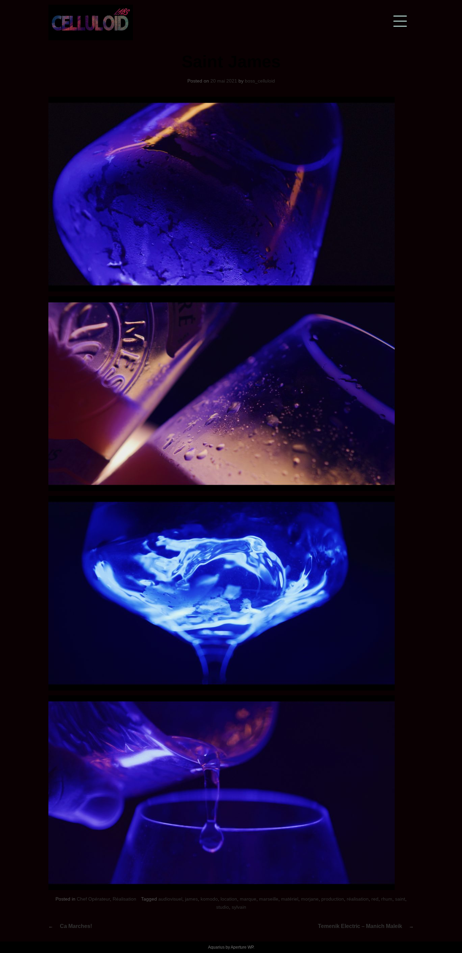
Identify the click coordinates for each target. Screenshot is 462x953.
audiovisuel (170, 899)
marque (248, 899)
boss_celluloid (260, 81)
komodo (209, 899)
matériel (289, 899)
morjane (310, 899)
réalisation (358, 899)
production (332, 899)
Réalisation (124, 899)
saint (400, 899)
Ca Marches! (76, 926)
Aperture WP (242, 947)
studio (222, 907)
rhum (386, 899)
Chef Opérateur (93, 899)
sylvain (239, 907)
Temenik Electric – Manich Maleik (360, 926)
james (191, 899)
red (374, 899)
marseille (268, 899)
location (229, 899)
